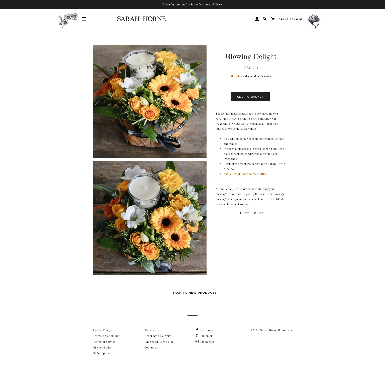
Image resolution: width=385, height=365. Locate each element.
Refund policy (102, 353)
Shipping (236, 76)
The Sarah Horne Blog (159, 341)
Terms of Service (104, 341)
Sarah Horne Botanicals (276, 330)
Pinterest (206, 336)
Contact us (151, 347)
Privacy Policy (102, 347)
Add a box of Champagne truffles (245, 174)
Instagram (207, 341)
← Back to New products (192, 292)
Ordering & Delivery (157, 336)
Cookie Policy (102, 330)
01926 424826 (290, 19)
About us (149, 330)
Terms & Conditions (106, 336)
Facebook (206, 330)
